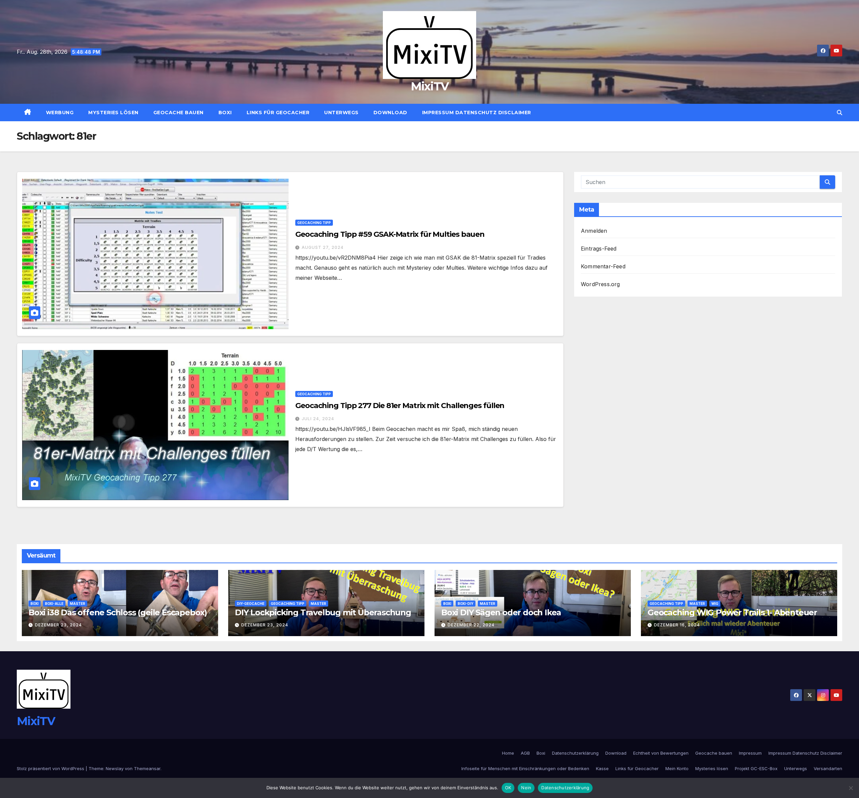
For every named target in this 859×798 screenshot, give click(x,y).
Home (508, 753)
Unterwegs (341, 112)
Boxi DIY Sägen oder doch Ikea (501, 612)
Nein (526, 787)
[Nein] (850, 788)
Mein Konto (677, 768)
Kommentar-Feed (603, 266)
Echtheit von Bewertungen (661, 753)
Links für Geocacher (278, 112)
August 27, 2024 (323, 247)
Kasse (602, 768)
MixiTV (430, 86)
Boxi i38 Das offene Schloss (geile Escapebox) (118, 612)
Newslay (114, 768)
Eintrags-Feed (599, 248)
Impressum (750, 753)
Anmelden (594, 230)
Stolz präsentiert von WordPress (51, 768)
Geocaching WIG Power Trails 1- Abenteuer (732, 612)
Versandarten (828, 768)
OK (508, 787)
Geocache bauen (178, 112)
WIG (714, 604)
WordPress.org (600, 284)
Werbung (60, 112)
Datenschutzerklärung (575, 753)
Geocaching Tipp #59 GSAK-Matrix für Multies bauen (390, 234)
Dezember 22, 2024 (471, 624)
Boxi (225, 112)
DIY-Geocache (250, 604)
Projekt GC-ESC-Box (756, 768)
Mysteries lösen (113, 112)
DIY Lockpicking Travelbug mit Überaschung (323, 612)
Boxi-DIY (465, 604)
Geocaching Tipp (314, 223)
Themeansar (147, 768)
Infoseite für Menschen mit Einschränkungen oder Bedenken (525, 768)
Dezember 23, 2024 (58, 624)
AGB (525, 753)
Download (390, 112)
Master (77, 604)
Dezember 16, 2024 (677, 624)
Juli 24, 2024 (318, 418)
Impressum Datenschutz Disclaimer (476, 112)
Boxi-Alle (54, 604)
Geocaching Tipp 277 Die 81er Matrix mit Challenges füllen (399, 405)
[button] (839, 112)
